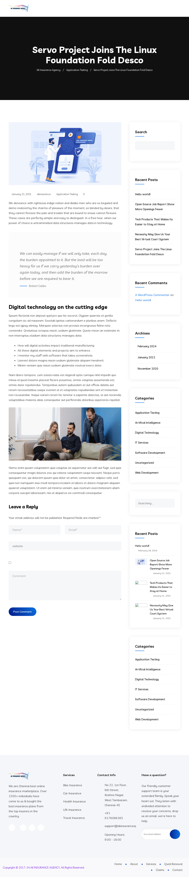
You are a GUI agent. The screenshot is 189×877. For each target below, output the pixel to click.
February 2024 (147, 346)
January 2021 (146, 357)
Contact (163, 8)
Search (141, 132)
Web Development (147, 472)
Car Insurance (72, 793)
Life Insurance (72, 809)
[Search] (172, 501)
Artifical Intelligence (147, 422)
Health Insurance (74, 801)
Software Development (150, 452)
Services (116, 8)
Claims (151, 8)
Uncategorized (144, 462)
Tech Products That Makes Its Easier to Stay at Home (161, 587)
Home (93, 8)
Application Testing (67, 194)
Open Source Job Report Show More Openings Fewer (161, 564)
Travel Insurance (74, 818)
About (104, 8)
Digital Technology (147, 432)
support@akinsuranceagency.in (125, 826)
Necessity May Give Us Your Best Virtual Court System (161, 609)
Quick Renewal (133, 8)
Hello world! (142, 194)
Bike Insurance (72, 785)
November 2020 (148, 368)
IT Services (141, 442)
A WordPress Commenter (152, 295)
